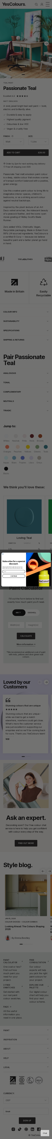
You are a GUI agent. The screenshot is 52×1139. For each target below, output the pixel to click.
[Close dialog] (2, 554)
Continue (13, 576)
